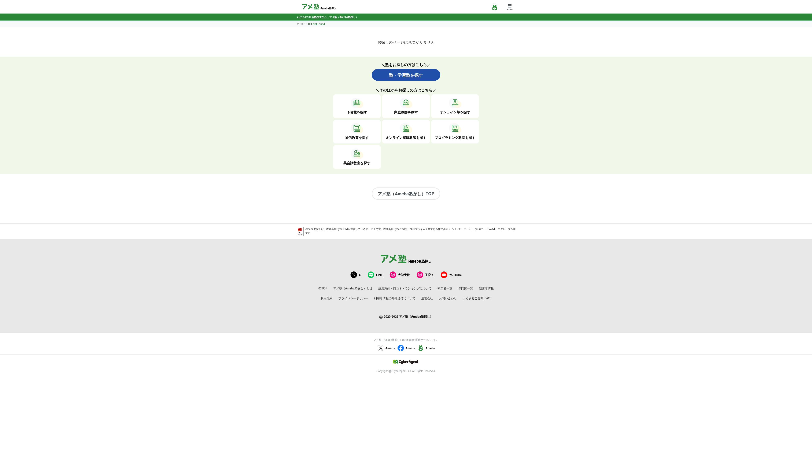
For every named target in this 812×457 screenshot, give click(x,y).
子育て (429, 275)
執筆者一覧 (445, 288)
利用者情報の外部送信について (394, 298)
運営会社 (427, 298)
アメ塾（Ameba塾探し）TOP (406, 193)
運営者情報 (486, 288)
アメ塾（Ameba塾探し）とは (352, 288)
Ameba (390, 348)
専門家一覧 (465, 288)
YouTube (455, 275)
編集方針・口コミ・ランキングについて (405, 288)
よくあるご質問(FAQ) (477, 298)
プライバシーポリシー (353, 298)
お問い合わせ (448, 298)
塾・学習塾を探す (406, 75)
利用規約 (326, 298)
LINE (379, 275)
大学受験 (404, 275)
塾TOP (300, 24)
